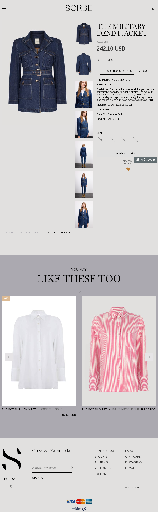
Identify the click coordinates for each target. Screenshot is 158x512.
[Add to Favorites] (126, 167)
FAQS (129, 451)
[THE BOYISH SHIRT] (69, 351)
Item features (118, 71)
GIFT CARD (133, 456)
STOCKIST (101, 456)
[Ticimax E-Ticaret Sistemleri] (79, 509)
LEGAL (130, 468)
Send (71, 467)
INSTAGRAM (133, 462)
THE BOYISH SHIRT (45, 409)
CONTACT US (104, 451)
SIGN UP (39, 477)
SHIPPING (101, 462)
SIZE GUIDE (144, 71)
